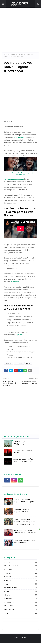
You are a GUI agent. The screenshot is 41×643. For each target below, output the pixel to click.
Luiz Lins (21, 580)
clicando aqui (15, 282)
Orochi (21, 591)
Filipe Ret (21, 573)
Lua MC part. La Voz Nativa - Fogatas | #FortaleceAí (20, 173)
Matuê (21, 584)
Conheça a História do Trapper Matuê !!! (23, 510)
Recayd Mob (21, 606)
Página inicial (8, 54)
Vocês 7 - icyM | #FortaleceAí (19, 442)
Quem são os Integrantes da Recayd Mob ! (24, 541)
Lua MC (28, 363)
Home (16, 637)
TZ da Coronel (21, 609)
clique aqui (19, 335)
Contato (24, 637)
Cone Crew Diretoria (21, 566)
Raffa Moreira (21, 602)
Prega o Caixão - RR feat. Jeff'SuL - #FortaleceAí (23, 460)
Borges (21, 562)
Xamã (21, 613)
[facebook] (7, 480)
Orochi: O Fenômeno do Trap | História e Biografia (24, 500)
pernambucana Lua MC (14, 179)
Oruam (21, 595)
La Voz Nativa (19, 363)
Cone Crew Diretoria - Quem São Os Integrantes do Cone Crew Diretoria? (24, 521)
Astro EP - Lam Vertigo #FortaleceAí (22, 451)
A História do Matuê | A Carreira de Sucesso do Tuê (25, 531)
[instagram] (14, 480)
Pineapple (21, 599)
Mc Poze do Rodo (21, 588)
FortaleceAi (16, 54)
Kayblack (21, 577)
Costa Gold (21, 569)
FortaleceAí (19, 137)
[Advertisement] (20, 31)
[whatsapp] (20, 480)
